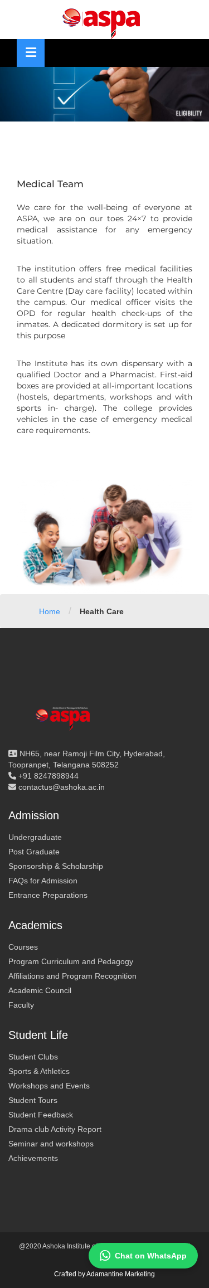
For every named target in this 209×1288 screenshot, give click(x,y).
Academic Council (39, 990)
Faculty (21, 1004)
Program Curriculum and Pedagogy (70, 961)
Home (49, 611)
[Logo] (104, 22)
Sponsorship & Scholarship (55, 866)
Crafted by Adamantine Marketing (104, 1274)
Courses (23, 946)
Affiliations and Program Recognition (72, 975)
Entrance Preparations (48, 895)
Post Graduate (34, 851)
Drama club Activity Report (54, 1129)
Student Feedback (40, 1114)
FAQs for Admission (42, 880)
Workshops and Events (49, 1085)
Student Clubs (33, 1056)
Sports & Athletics (39, 1071)
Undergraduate (35, 837)
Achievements (33, 1158)
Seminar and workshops (51, 1143)
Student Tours (32, 1100)
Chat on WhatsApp (151, 1255)
